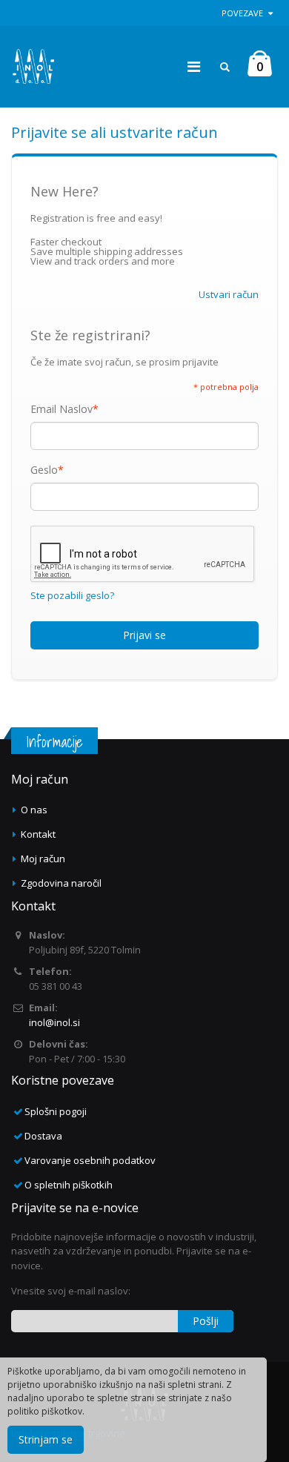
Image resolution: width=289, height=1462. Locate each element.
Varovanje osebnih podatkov (90, 1160)
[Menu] (193, 66)
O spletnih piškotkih (68, 1184)
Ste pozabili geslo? (72, 596)
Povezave (242, 13)
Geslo (44, 470)
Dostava (43, 1135)
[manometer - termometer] (33, 66)
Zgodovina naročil (61, 883)
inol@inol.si (54, 1022)
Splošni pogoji (55, 1111)
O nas (34, 809)
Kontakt (38, 834)
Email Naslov (61, 409)
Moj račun (43, 858)
